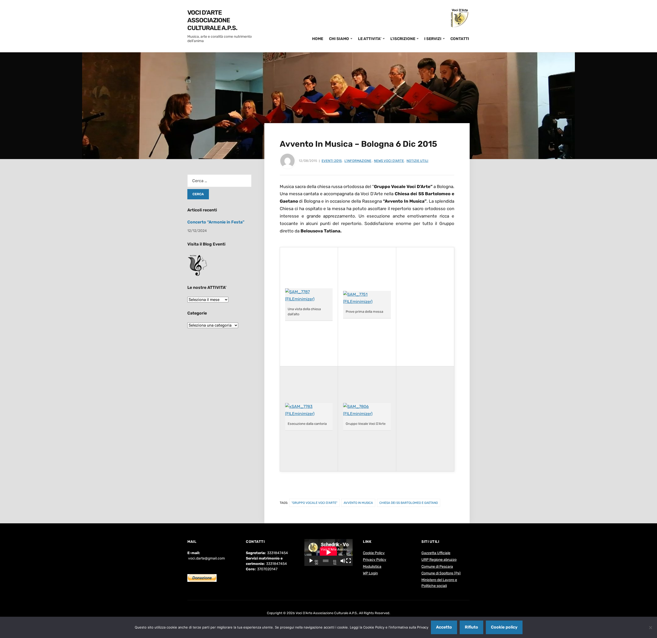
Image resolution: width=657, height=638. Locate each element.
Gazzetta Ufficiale (435, 553)
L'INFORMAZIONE (357, 161)
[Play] (311, 560)
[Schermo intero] (348, 560)
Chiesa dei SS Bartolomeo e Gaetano (408, 503)
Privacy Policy (374, 559)
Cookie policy (504, 627)
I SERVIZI (432, 38)
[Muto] (342, 560)
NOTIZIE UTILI (417, 161)
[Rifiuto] (650, 627)
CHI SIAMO (339, 38)
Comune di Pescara (437, 566)
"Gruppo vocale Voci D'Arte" (314, 503)
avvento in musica (358, 503)
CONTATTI (459, 38)
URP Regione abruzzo (439, 559)
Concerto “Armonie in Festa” (215, 222)
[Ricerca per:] (219, 180)
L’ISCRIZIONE (402, 38)
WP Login (370, 573)
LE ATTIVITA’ (369, 38)
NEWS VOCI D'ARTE (389, 161)
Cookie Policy (374, 553)
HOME (317, 38)
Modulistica (372, 566)
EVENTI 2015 (332, 161)
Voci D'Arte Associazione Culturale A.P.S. (212, 20)
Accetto (444, 627)
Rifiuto (471, 627)
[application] (328, 552)
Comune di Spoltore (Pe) (441, 573)
